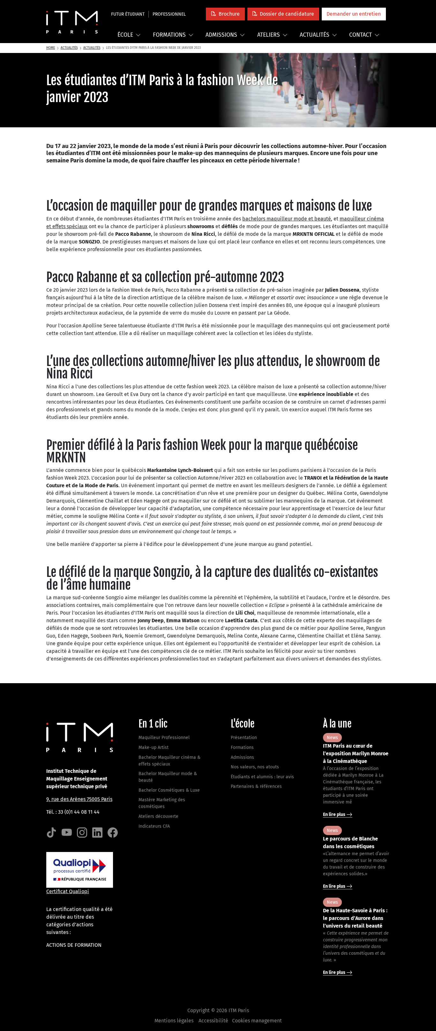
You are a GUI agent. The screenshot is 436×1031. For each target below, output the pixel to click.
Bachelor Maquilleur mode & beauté (168, 777)
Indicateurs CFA (154, 826)
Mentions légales (173, 1021)
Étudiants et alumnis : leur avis (262, 777)
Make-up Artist (154, 747)
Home (50, 48)
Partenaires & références (256, 786)
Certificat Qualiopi (67, 891)
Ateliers (268, 35)
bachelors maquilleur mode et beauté (286, 219)
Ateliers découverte (158, 816)
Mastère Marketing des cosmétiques (162, 803)
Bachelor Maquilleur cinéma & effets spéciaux (169, 761)
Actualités (314, 35)
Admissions (221, 35)
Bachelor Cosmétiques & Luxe (169, 790)
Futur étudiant (128, 14)
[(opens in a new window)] (51, 833)
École (125, 35)
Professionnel (169, 14)
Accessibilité (213, 1021)
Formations (169, 35)
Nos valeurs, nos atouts (255, 767)
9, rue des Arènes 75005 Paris (79, 799)
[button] (225, 14)
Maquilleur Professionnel (164, 737)
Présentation (244, 737)
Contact (360, 35)
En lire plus (334, 814)
